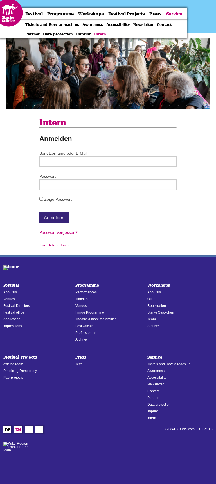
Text (78, 364)
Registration (156, 306)
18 (169, 105)
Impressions (12, 326)
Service (174, 14)
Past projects (13, 378)
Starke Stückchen (160, 312)
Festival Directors (16, 306)
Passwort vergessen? (58, 232)
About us (10, 292)
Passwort (47, 176)
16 (153, 105)
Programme (60, 14)
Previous (13, 74)
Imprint (83, 34)
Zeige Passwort (57, 199)
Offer (151, 299)
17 (161, 105)
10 (102, 105)
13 (127, 105)
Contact (164, 24)
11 (110, 105)
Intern (100, 34)
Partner (32, 34)
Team (151, 319)
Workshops (91, 14)
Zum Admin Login (55, 245)
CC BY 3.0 (205, 429)
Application (12, 319)
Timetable (83, 299)
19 (178, 105)
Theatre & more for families (95, 319)
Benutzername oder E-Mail (63, 153)
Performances (86, 292)
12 (119, 105)
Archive (81, 339)
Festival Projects (126, 14)
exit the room (13, 364)
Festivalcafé (84, 326)
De (7, 430)
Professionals (85, 333)
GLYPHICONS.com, (180, 429)
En (18, 430)
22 (203, 105)
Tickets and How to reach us (52, 24)
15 (144, 105)
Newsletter (143, 24)
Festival (34, 14)
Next (203, 74)
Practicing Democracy (20, 371)
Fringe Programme (89, 312)
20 (186, 105)
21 (195, 105)
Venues (9, 299)
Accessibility (118, 24)
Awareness (92, 24)
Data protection (58, 34)
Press (155, 14)
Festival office (13, 312)
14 (136, 105)
